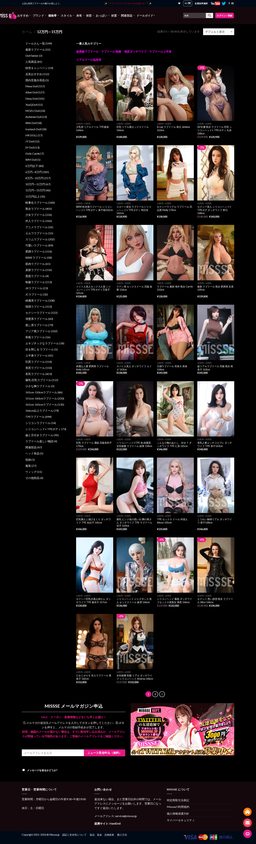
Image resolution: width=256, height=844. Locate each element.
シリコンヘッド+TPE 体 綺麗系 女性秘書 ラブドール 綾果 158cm (134, 444)
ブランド (38, 15)
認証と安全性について (74, 834)
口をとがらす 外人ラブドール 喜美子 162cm (93, 677)
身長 (79, 15)
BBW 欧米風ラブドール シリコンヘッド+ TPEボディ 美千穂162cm (94, 208)
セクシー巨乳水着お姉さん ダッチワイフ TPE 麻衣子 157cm (93, 600)
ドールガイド (145, 15)
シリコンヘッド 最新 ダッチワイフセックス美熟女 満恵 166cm (174, 600)
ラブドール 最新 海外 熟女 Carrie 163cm (175, 288)
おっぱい (101, 15)
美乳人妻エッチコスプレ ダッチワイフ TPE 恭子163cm (214, 444)
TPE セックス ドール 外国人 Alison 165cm (172, 521)
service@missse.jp (126, 816)
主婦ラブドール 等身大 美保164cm (172, 368)
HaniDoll (115, 823)
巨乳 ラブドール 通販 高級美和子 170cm (94, 444)
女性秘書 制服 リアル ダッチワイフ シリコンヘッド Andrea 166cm (135, 677)
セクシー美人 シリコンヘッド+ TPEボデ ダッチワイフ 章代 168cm (214, 210)
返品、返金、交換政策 (102, 834)
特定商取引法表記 (178, 800)
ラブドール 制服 (111, 51)
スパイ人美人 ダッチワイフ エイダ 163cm (134, 368)
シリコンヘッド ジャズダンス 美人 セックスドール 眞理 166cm (134, 600)
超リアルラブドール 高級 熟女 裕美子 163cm (215, 368)
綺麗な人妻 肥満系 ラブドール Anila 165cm (92, 368)
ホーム (27, 32)
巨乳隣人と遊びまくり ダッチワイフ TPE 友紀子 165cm (93, 521)
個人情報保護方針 (178, 813)
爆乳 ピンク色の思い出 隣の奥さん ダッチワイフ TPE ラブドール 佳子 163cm (134, 522)
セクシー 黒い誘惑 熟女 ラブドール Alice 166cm (215, 600)
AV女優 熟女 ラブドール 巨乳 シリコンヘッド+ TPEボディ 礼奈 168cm (214, 130)
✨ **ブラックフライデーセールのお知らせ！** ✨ (128, 3)
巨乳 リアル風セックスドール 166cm (133, 128)
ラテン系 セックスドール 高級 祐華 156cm (134, 288)
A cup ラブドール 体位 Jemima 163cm (173, 128)
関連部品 (126, 15)
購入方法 (122, 834)
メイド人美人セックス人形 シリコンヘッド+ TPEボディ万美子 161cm (93, 289)
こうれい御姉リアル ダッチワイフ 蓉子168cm (214, 521)
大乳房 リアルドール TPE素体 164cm (92, 128)
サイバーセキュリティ (181, 820)
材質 (114, 15)
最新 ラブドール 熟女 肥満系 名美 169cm (215, 288)
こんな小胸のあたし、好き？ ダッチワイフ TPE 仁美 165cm (174, 444)
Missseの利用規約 (178, 806)
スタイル (66, 15)
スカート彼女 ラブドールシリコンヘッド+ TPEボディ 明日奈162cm (134, 210)
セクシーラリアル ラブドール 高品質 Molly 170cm (174, 208)
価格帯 (52, 15)
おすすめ (23, 15)
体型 (89, 15)
